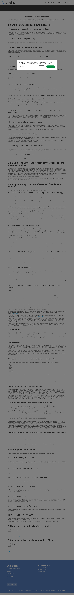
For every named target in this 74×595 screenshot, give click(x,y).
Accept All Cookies (50, 66)
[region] (37, 65)
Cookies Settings (22, 66)
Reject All (42, 66)
